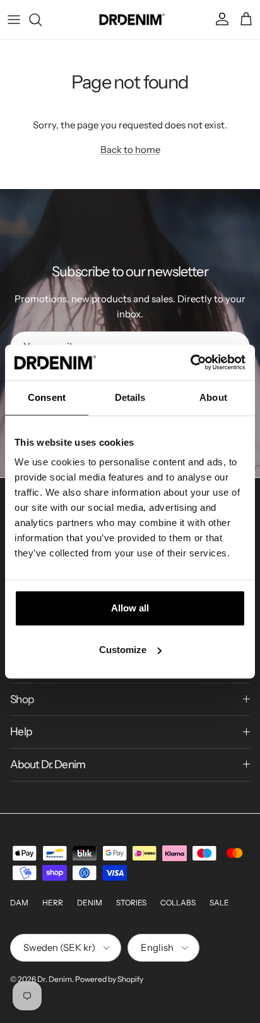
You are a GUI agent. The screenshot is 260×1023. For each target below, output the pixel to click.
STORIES (131, 902)
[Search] (42, 20)
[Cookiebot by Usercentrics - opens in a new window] (190, 362)
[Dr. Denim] (130, 19)
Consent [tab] (47, 397)
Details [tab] (130, 397)
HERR (52, 902)
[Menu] (14, 20)
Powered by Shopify (109, 979)
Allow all (130, 608)
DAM (19, 902)
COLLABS (178, 902)
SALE (219, 902)
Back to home (130, 150)
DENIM (89, 902)
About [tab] (213, 397)
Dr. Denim (54, 979)
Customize (122, 649)
